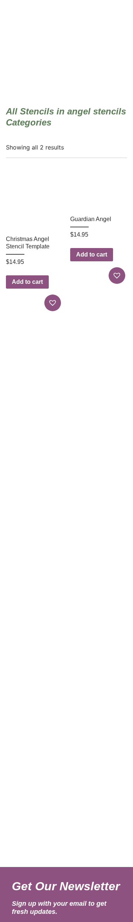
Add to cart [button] (27, 282)
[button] (53, 303)
